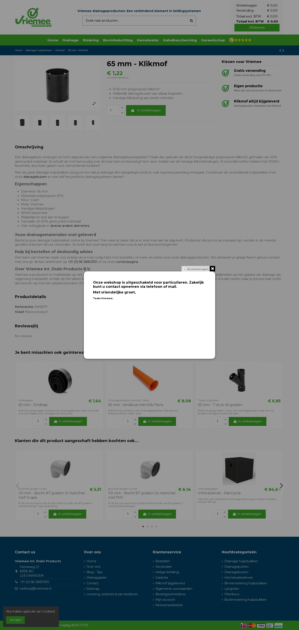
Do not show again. (198, 269)
